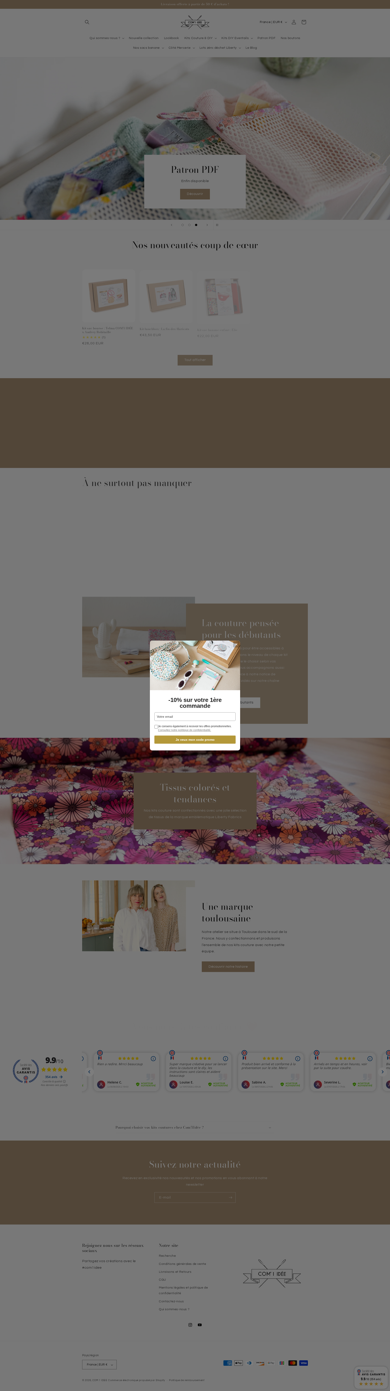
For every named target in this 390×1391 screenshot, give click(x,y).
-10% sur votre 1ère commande (195, 703)
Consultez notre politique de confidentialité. (184, 730)
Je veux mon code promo (195, 739)
